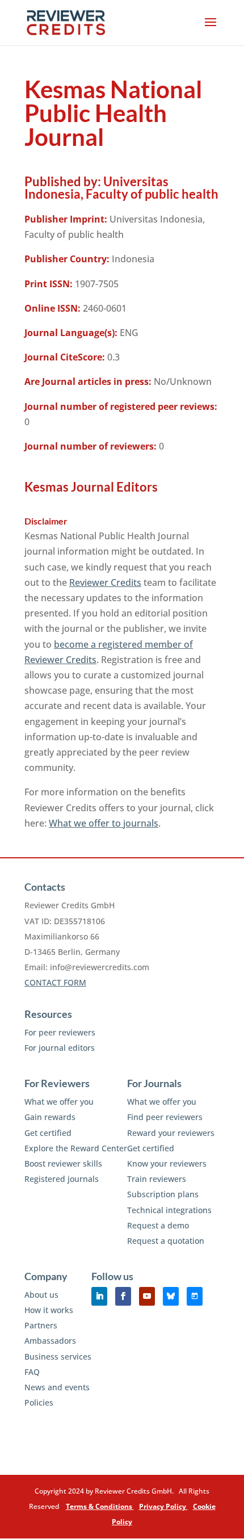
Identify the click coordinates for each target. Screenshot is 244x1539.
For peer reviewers (59, 1032)
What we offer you (59, 1101)
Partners (40, 1325)
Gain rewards (49, 1117)
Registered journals (61, 1178)
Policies (38, 1402)
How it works (48, 1310)
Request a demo (158, 1225)
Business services (57, 1356)
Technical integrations (169, 1210)
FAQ (32, 1371)
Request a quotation (165, 1240)
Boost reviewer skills (63, 1163)
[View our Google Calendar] (195, 1296)
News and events (57, 1387)
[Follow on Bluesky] (171, 1296)
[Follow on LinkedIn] (99, 1296)
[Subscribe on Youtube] (147, 1296)
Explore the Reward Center (75, 1148)
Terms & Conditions (100, 1506)
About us (41, 1294)
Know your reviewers (167, 1163)
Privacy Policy (163, 1506)
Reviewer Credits (105, 582)
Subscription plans (163, 1194)
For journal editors (59, 1047)
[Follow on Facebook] (123, 1296)
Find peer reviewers (165, 1117)
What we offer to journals (103, 823)
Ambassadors (50, 1340)
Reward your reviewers (170, 1132)
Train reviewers (156, 1178)
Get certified (47, 1132)
